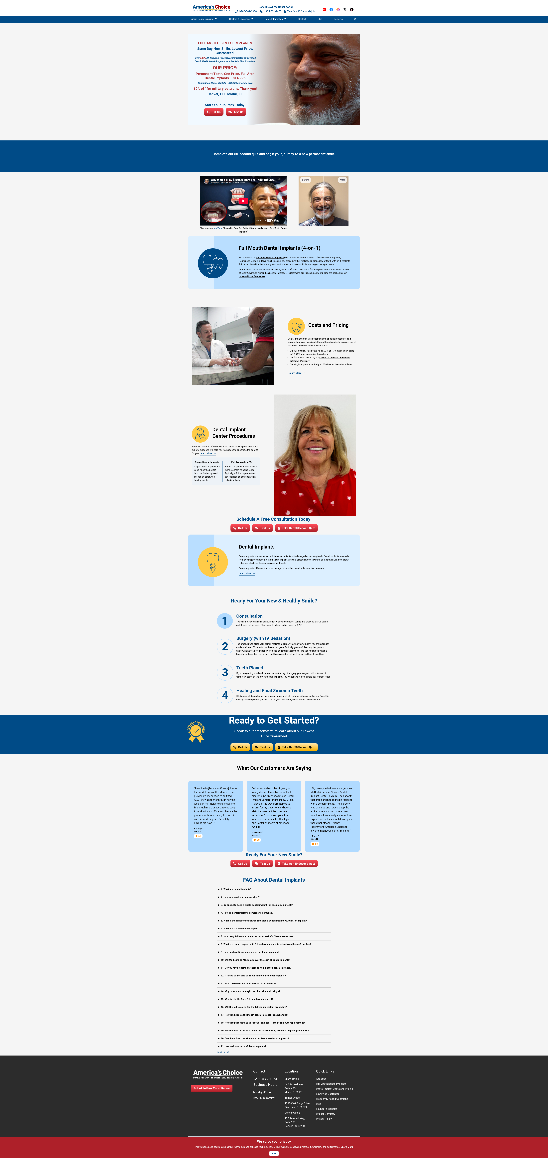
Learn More (347, 1147)
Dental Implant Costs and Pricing (334, 1088)
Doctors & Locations (239, 19)
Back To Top (223, 1052)
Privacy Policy (324, 1118)
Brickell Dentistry (325, 1113)
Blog (320, 19)
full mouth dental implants (270, 257)
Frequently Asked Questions (332, 1098)
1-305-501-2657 (272, 11)
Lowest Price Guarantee (252, 276)
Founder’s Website (326, 1108)
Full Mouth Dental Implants (331, 1083)
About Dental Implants (202, 19)
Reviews (338, 19)
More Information (274, 19)
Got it (274, 1153)
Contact (302, 19)
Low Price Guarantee (328, 1093)
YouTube (218, 228)
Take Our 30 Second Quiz (301, 11)
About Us (321, 1078)
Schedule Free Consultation (212, 1088)
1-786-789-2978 (247, 11)
